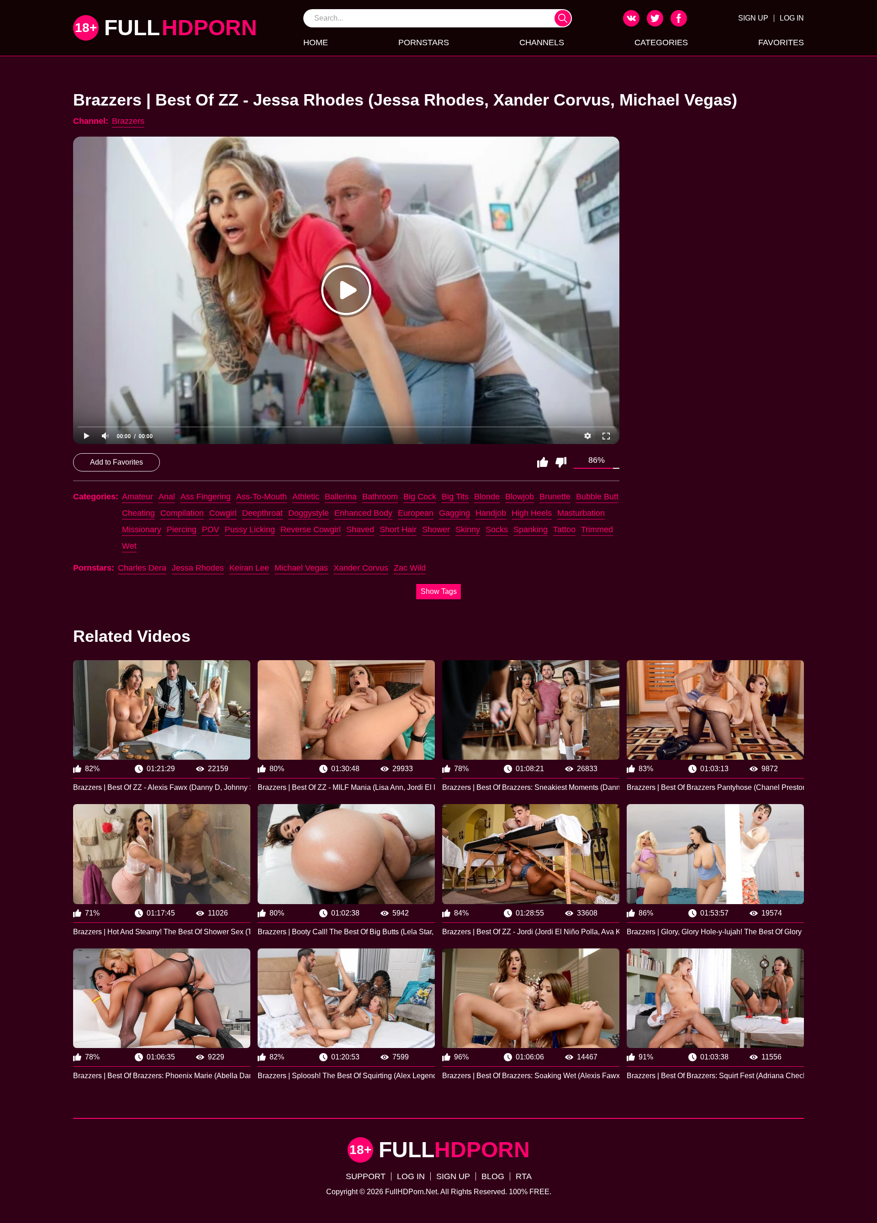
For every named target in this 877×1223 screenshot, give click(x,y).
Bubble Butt (597, 496)
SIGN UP (753, 18)
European (415, 513)
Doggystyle (308, 513)
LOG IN (792, 18)
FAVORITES (781, 42)
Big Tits (455, 496)
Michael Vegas (301, 567)
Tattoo (564, 529)
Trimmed (597, 529)
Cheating (138, 513)
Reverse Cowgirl (310, 529)
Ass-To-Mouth (261, 496)
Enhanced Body (363, 513)
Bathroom (380, 496)
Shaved (360, 529)
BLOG (492, 1176)
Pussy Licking (250, 529)
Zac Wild (410, 567)
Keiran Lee (249, 567)
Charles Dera (142, 567)
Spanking (530, 529)
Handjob (490, 513)
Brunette (555, 496)
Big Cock (419, 496)
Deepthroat (262, 513)
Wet (129, 546)
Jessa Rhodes (198, 567)
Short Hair (398, 529)
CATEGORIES (661, 42)
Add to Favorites (116, 462)
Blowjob (519, 496)
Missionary (141, 529)
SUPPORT (366, 1176)
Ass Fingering (205, 496)
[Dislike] (560, 462)
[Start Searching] (563, 18)
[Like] (542, 462)
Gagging (454, 513)
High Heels (532, 513)
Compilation (182, 513)
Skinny (467, 529)
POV (210, 529)
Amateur (137, 496)
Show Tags (439, 591)
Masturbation (581, 513)
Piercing (181, 529)
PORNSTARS (423, 42)
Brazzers (128, 121)
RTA (524, 1176)
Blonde (487, 496)
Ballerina (341, 496)
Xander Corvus (360, 567)
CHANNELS (541, 42)
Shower (436, 529)
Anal (166, 496)
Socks (497, 529)
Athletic (305, 496)
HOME (315, 42)
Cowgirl (223, 513)
